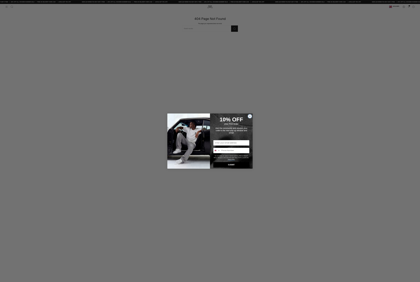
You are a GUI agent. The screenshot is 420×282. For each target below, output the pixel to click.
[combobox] (216, 150)
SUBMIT (231, 165)
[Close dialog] (250, 116)
